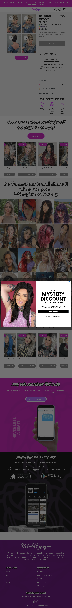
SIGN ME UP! (53, 311)
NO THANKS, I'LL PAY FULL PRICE (53, 316)
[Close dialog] (69, 282)
